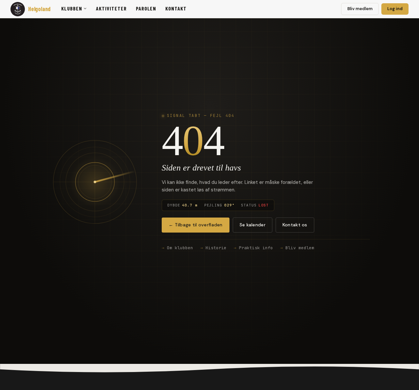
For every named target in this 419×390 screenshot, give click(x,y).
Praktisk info (256, 248)
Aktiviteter (111, 8)
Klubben (71, 8)
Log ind (395, 8)
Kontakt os (294, 225)
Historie (216, 248)
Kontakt (176, 8)
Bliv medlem (360, 8)
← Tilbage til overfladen (196, 225)
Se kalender (252, 225)
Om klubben (180, 248)
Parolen (146, 8)
